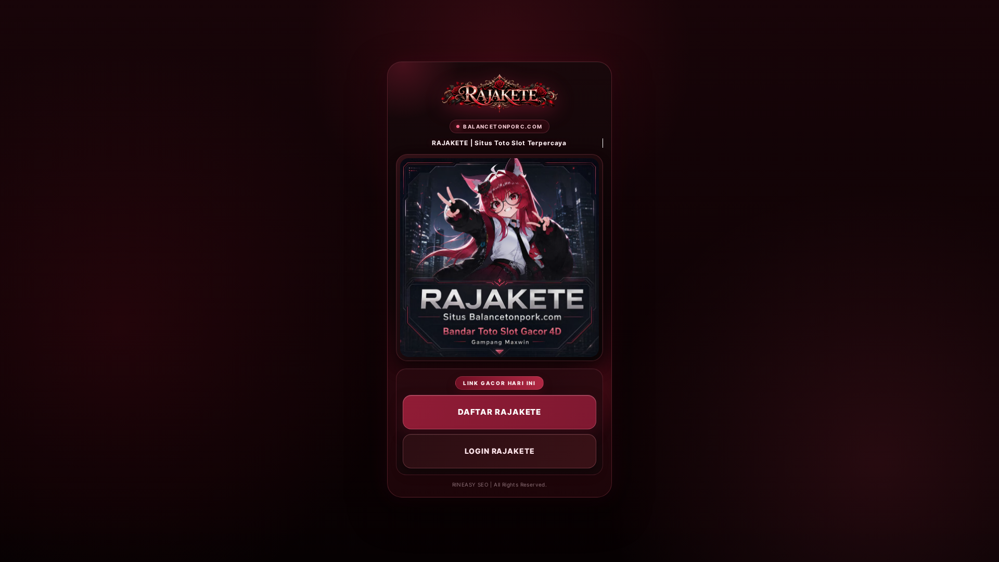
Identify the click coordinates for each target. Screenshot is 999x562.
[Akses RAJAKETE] (499, 93)
